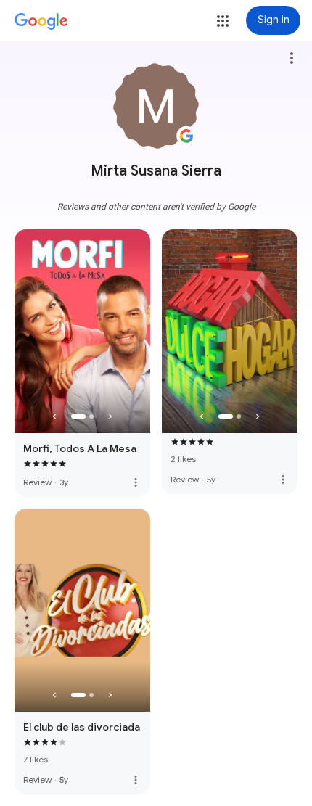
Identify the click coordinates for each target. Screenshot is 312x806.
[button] (222, 21)
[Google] (41, 21)
